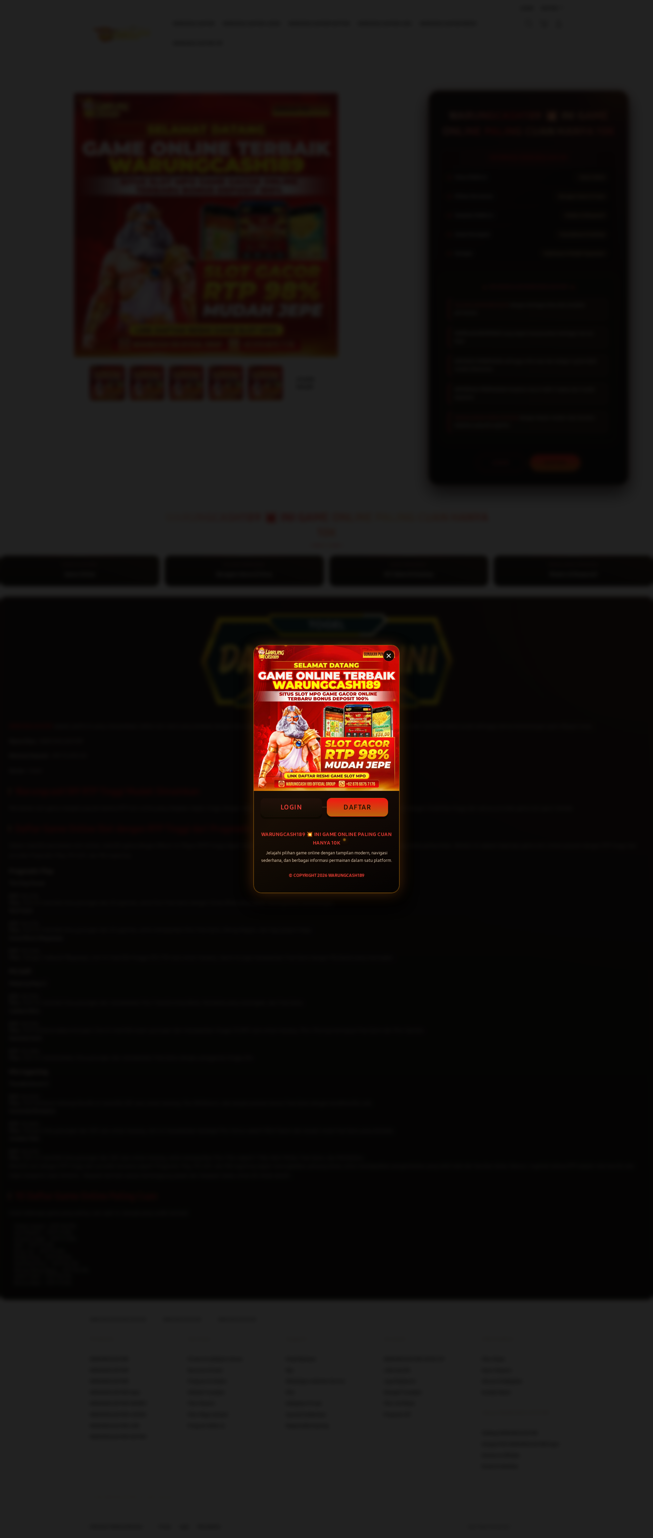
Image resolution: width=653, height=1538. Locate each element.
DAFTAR (357, 807)
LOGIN (291, 807)
